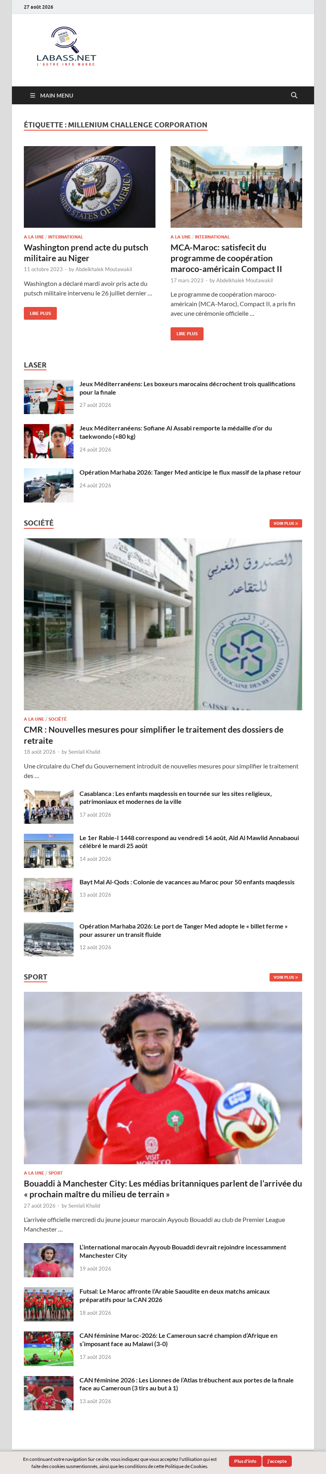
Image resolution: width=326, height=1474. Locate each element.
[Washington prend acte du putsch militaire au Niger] (89, 187)
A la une (34, 237)
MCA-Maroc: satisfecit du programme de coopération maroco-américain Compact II (226, 258)
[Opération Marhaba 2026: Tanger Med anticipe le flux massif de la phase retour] (49, 473)
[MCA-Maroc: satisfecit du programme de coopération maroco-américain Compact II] (236, 187)
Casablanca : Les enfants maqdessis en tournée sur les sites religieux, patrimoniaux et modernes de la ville (176, 797)
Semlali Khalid (84, 752)
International (65, 237)
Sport (56, 1173)
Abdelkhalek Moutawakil (104, 269)
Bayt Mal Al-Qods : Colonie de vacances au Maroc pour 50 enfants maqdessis (187, 882)
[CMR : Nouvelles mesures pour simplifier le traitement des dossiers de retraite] (163, 543)
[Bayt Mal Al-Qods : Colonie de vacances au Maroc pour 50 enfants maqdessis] (49, 882)
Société (58, 719)
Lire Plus (37, 311)
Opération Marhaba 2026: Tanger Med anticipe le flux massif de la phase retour (190, 472)
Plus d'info (245, 1461)
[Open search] (294, 95)
